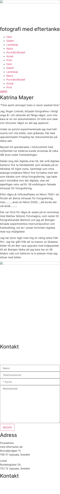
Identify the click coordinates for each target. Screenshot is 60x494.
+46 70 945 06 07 (11, 354)
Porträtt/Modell (15, 52)
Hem (9, 36)
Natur (9, 48)
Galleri (10, 40)
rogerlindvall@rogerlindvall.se (18, 360)
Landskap (12, 44)
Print (9, 60)
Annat (9, 56)
